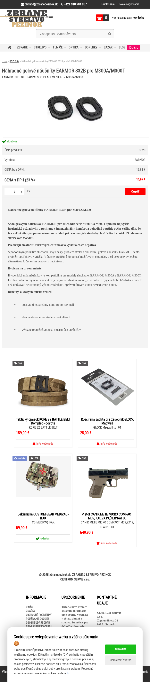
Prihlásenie (108, 4)
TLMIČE (57, 47)
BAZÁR (108, 47)
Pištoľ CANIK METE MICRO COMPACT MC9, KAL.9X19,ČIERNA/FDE (107, 516)
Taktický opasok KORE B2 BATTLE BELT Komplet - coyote (43, 421)
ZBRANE (22, 47)
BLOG (122, 47)
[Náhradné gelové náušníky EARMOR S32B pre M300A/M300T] (75, 82)
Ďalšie (133, 47)
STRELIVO (40, 47)
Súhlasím (120, 649)
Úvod (4, 61)
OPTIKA (74, 47)
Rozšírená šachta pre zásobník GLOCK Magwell (107, 421)
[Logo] (27, 18)
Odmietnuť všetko (120, 660)
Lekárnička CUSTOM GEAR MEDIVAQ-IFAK (43, 516)
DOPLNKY (91, 47)
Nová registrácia (129, 4)
